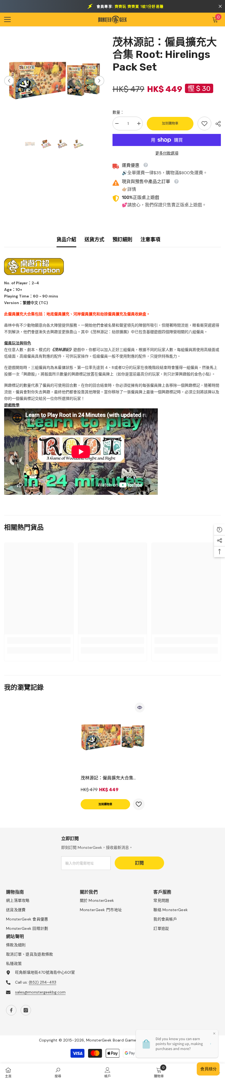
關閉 (220, 6)
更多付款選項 (166, 153)
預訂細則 (122, 239)
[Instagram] (26, 1010)
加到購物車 (170, 123)
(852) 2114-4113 (42, 982)
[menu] (7, 19)
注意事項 (150, 239)
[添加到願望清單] (139, 804)
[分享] (216, 123)
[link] (204, 123)
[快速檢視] (140, 707)
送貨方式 (94, 239)
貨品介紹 (66, 239)
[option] (54, 80)
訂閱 (139, 863)
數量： (118, 112)
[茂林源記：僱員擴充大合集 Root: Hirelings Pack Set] (112, 737)
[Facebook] (11, 1010)
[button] (9, 81)
